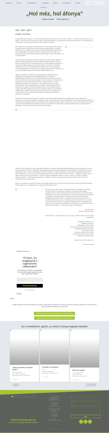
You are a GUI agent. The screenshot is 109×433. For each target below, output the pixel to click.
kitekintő (45, 3)
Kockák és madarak (50, 367)
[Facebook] (81, 422)
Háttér (77, 3)
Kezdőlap (9, 3)
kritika (18, 3)
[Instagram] (86, 422)
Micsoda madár (78, 370)
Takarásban (66, 3)
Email (72, 401)
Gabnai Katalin (89, 209)
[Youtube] (90, 422)
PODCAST (44, 7)
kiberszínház (31, 3)
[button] (54, 318)
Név (72, 396)
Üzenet (73, 406)
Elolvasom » (15, 379)
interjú (55, 3)
